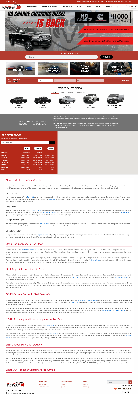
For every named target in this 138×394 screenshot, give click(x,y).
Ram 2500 (52, 199)
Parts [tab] (51, 148)
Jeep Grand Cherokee (49, 212)
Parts (62, 388)
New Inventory (42, 384)
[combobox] (46, 80)
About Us (85, 384)
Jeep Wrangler (37, 210)
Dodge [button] (70, 92)
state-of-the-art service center (87, 300)
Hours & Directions (88, 388)
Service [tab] (38, 148)
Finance (63, 384)
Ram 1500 (30, 197)
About (85, 381)
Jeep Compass (124, 212)
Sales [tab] (27, 148)
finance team (95, 260)
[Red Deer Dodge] (11, 7)
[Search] (130, 382)
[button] (32, 6)
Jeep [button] (62, 92)
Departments (66, 381)
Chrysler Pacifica (42, 235)
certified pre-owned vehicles (30, 250)
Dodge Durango (44, 224)
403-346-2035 (26, 152)
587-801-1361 (38, 152)
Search (107, 57)
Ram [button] (54, 92)
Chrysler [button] (81, 92)
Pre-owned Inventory (44, 386)
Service (63, 386)
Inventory (43, 381)
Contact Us (86, 386)
